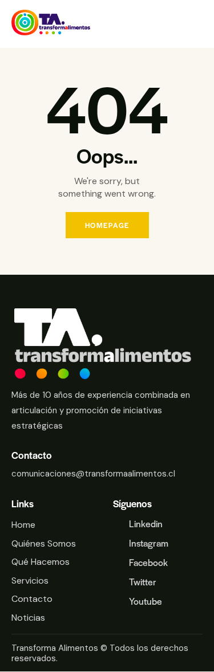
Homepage (107, 225)
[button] (199, 24)
